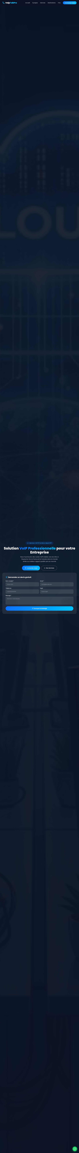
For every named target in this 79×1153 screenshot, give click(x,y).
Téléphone (8, 588)
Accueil (27, 3)
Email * (42, 581)
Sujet (41, 588)
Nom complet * (10, 581)
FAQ (59, 3)
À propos (35, 3)
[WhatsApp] (75, 1149)
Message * (8, 595)
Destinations (52, 3)
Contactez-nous (70, 3)
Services (42, 3)
